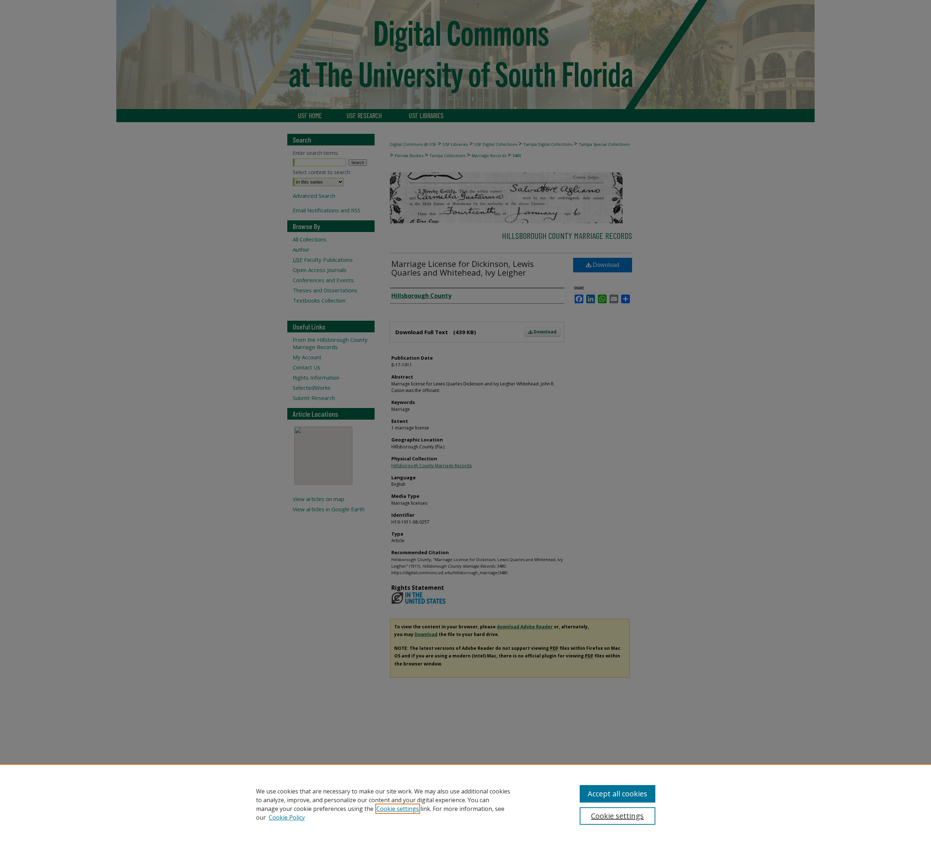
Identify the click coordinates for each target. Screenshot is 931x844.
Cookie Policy (287, 817)
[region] (465, 804)
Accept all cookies (617, 794)
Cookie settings (397, 809)
